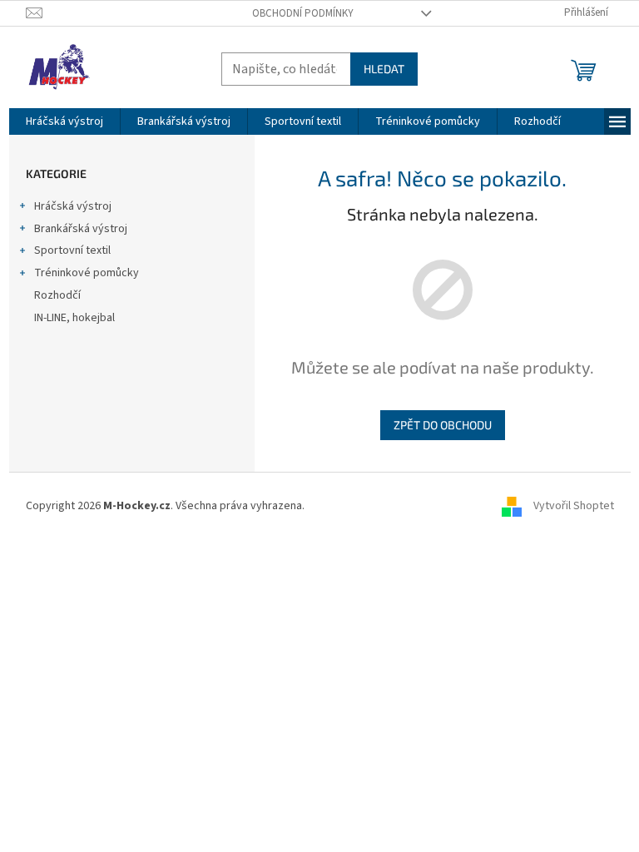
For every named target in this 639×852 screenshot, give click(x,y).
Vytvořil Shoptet (573, 506)
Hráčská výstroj (72, 206)
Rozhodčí (57, 295)
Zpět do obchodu (443, 425)
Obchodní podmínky (303, 13)
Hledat (384, 69)
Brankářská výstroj (80, 228)
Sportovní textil (72, 250)
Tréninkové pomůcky (86, 273)
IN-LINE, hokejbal (74, 318)
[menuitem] (64, 121)
